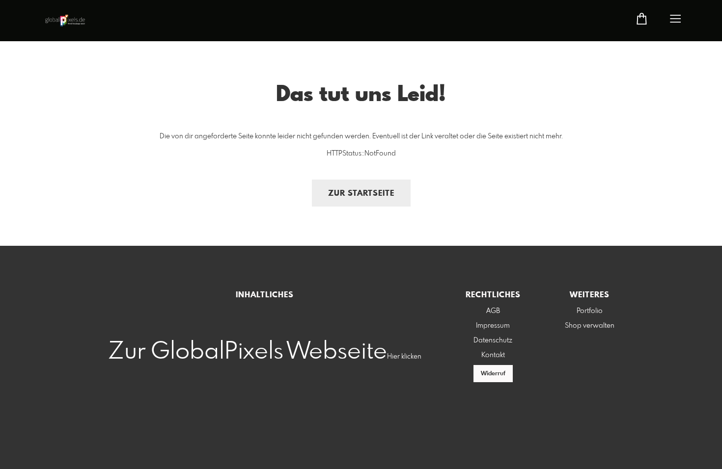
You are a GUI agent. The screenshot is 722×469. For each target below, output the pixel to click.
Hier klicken (404, 356)
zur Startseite (361, 193)
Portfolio (590, 311)
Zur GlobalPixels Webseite (247, 352)
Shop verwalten (589, 325)
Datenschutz (492, 340)
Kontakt (493, 355)
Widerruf (493, 374)
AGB (493, 311)
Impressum (493, 325)
